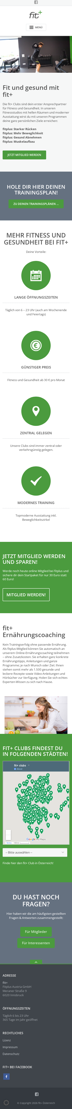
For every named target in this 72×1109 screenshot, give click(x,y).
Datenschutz (11, 1054)
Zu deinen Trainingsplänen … (36, 204)
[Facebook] (36, 2)
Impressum (10, 1047)
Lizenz (7, 1040)
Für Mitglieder (36, 931)
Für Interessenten (36, 943)
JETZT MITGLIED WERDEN (24, 155)
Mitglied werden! (26, 594)
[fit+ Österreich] (36, 14)
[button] (6, 1102)
